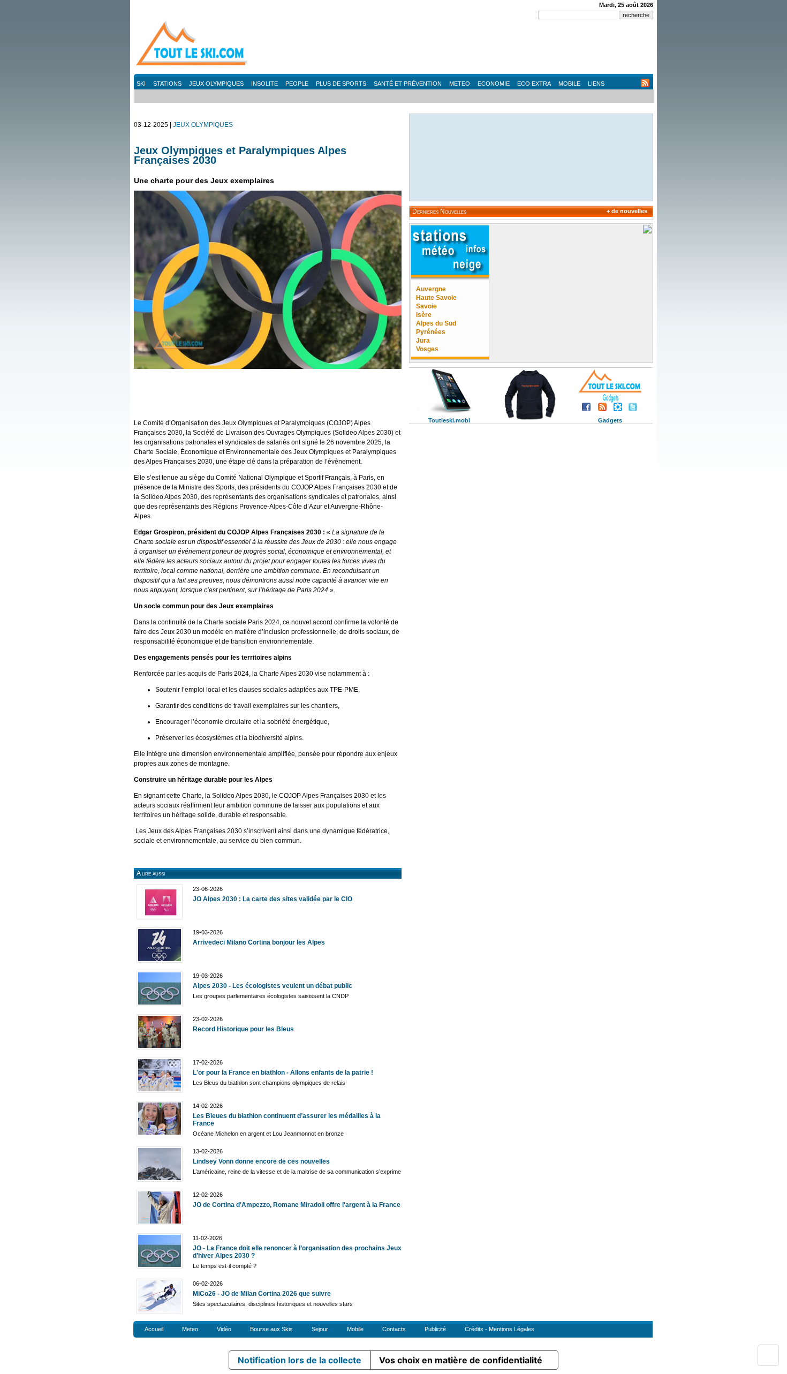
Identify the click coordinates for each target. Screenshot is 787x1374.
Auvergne (431, 289)
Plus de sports (341, 83)
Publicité (435, 1329)
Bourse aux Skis (271, 1329)
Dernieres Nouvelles (439, 211)
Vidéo (224, 1329)
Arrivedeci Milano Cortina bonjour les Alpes (259, 942)
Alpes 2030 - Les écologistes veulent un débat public (272, 986)
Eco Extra (534, 83)
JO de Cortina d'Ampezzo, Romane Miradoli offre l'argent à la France (296, 1205)
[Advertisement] (458, 48)
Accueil (154, 1329)
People (296, 83)
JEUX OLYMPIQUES (203, 125)
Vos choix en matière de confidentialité (460, 1360)
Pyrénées (430, 332)
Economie (494, 83)
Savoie (426, 306)
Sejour (320, 1329)
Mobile (569, 83)
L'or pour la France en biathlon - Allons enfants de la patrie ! (283, 1072)
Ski (141, 83)
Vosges (427, 349)
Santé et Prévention (408, 83)
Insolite (264, 83)
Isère (424, 315)
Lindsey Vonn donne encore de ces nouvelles (261, 1161)
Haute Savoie (436, 297)
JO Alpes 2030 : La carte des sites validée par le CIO (272, 899)
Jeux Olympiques (216, 83)
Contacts (394, 1329)
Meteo (459, 83)
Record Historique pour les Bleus (243, 1029)
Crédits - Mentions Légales (499, 1329)
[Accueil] (193, 65)
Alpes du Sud (436, 323)
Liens (596, 83)
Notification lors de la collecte (299, 1360)
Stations (167, 83)
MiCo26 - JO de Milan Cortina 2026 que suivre (262, 1293)
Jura (423, 340)
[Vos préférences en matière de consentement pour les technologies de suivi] (768, 1355)
